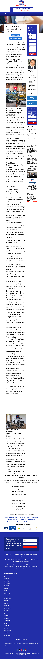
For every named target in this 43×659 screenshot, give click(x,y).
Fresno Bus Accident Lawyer (18, 491)
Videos (27, 554)
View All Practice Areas (15, 38)
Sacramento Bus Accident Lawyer (19, 492)
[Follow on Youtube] (26, 650)
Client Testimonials (32, 103)
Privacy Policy (24, 654)
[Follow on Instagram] (21, 650)
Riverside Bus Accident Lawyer (18, 505)
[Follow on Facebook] (17, 650)
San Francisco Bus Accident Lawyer (19, 489)
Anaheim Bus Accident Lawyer (18, 503)
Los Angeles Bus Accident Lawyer (19, 484)
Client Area (34, 554)
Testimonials (22, 554)
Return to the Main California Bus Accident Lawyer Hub (21, 514)
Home (7, 554)
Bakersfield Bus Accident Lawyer (19, 501)
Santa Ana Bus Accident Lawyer (19, 509)
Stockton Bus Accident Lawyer (18, 506)
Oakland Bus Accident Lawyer (18, 500)
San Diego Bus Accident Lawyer (19, 486)
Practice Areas (16, 554)
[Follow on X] (19, 650)
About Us (10, 554)
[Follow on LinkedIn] (23, 650)
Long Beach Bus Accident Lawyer (19, 494)
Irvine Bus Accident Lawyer (18, 508)
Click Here (24, 639)
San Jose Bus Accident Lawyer (18, 488)
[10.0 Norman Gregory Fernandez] (32, 184)
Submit (32, 122)
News (30, 554)
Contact (21, 556)
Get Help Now (15, 35)
